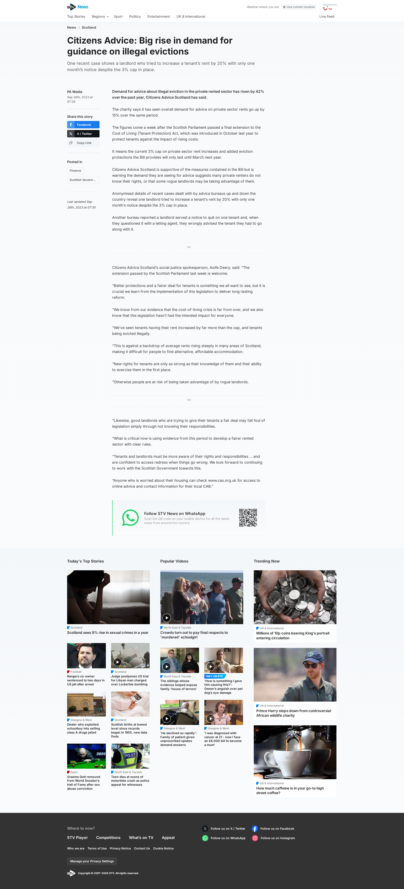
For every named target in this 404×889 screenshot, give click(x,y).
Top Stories (76, 16)
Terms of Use (97, 848)
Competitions (108, 837)
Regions (98, 16)
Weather (252, 7)
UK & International (191, 16)
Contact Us (142, 848)
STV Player (77, 837)
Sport (118, 16)
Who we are (75, 848)
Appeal (168, 837)
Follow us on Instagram (278, 838)
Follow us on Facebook (277, 828)
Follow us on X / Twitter (228, 828)
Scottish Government (85, 180)
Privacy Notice (120, 848)
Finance (75, 170)
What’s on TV (141, 837)
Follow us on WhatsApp (228, 838)
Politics (135, 16)
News (71, 27)
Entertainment (159, 16)
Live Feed (326, 16)
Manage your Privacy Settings (92, 861)
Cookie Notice (163, 848)
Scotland (89, 27)
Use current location (301, 7)
